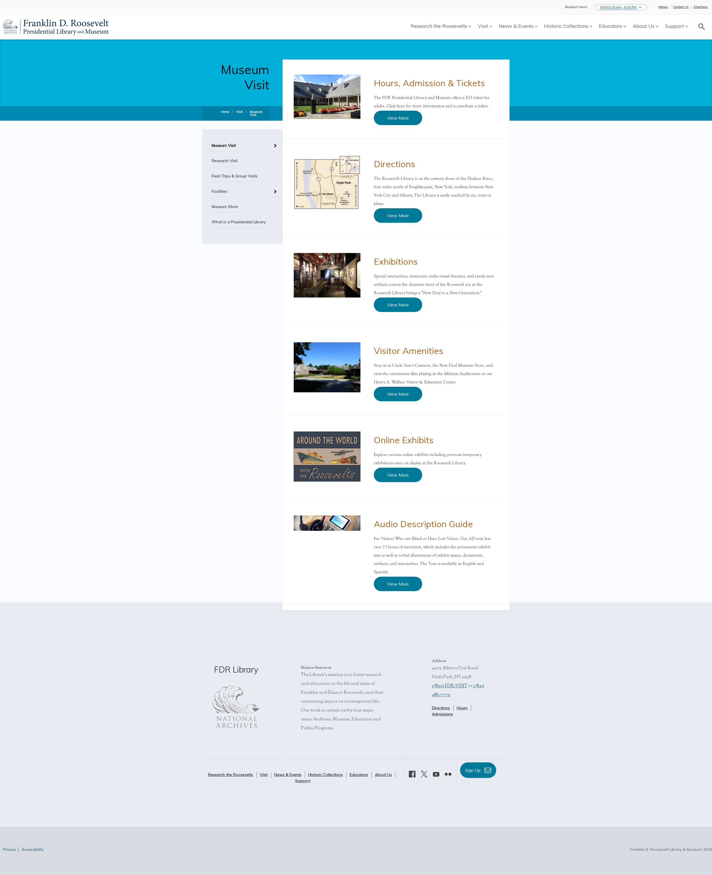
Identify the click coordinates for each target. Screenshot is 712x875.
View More (398, 118)
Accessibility (32, 849)
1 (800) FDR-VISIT (449, 686)
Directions (701, 7)
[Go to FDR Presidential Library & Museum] (55, 26)
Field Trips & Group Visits (235, 176)
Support (675, 26)
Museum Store (225, 206)
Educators (611, 26)
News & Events (517, 26)
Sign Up (473, 770)
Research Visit (225, 160)
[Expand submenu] (274, 143)
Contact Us (681, 7)
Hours (462, 707)
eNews (663, 7)
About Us (644, 26)
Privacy (9, 849)
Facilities (219, 191)
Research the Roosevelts (440, 26)
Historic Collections (567, 26)
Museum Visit (256, 113)
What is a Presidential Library (239, 221)
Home (225, 112)
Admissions (442, 714)
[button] (620, 7)
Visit (484, 26)
